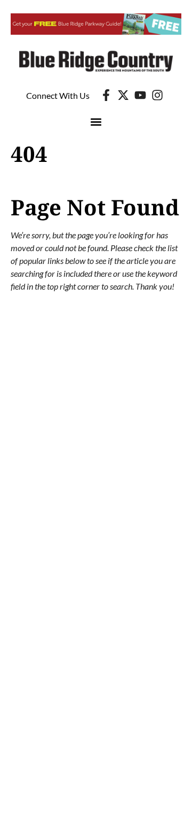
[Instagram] (157, 95)
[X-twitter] (123, 95)
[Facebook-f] (106, 95)
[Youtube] (140, 95)
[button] (96, 121)
